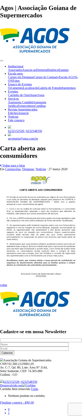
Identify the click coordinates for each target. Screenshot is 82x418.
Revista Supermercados (22, 109)
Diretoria (41, 70)
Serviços (13, 98)
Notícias (41, 169)
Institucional (15, 66)
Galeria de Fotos (48, 88)
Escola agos (15, 73)
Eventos (13, 91)
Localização (30, 88)
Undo (34, 389)
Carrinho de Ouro (19, 95)
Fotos (16, 80)
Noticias (13, 116)
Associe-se (29, 70)
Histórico (53, 70)
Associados (15, 70)
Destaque (28, 169)
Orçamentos (15, 88)
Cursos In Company (46, 77)
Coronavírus (13, 169)
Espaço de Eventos (20, 84)
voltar (3, 285)
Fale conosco (16, 120)
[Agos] (35, 56)
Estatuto (64, 70)
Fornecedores (26, 106)
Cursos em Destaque (21, 77)
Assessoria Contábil (20, 102)
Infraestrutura (67, 88)
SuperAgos (37, 95)
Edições (13, 113)
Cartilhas (40, 106)
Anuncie (23, 113)
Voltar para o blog (13, 165)
